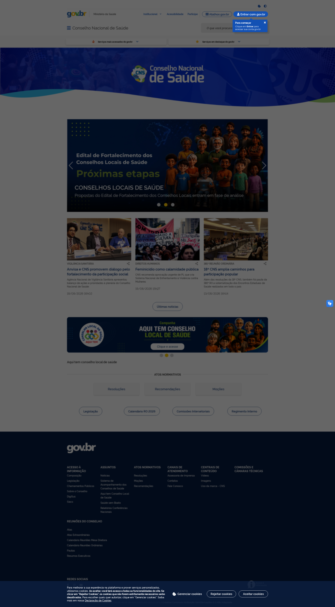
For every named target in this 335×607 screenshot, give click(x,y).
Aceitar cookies (253, 594)
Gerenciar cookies (189, 594)
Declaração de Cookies (98, 600)
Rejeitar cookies (221, 594)
